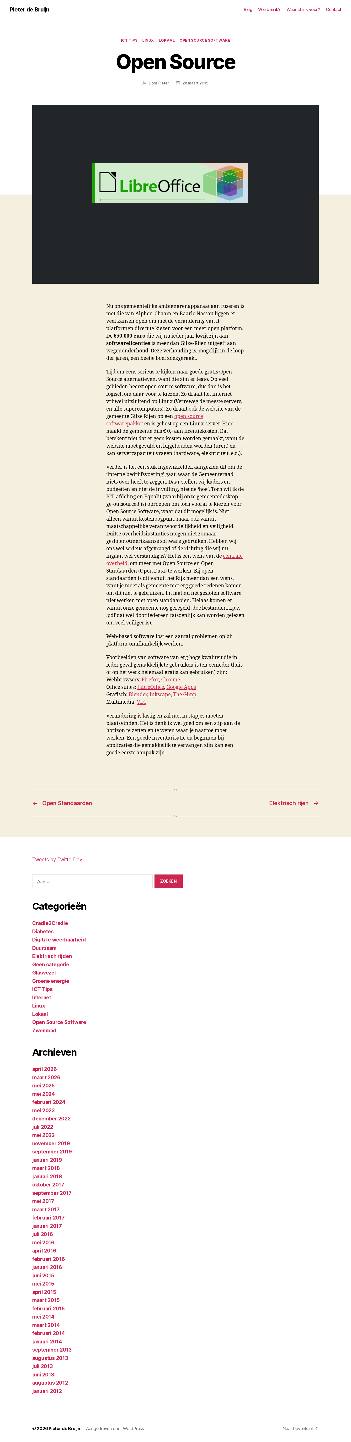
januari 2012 (47, 1391)
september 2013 (52, 1350)
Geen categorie (50, 965)
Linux (148, 40)
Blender (138, 694)
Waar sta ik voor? (303, 9)
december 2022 (51, 1119)
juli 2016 (42, 1234)
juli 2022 (42, 1127)
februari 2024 (48, 1102)
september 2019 (52, 1152)
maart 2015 (45, 1300)
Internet (41, 998)
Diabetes (43, 932)
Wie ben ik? (269, 9)
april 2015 (44, 1292)
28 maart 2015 (195, 83)
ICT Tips (129, 40)
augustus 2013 (50, 1358)
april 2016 (44, 1251)
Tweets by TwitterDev (57, 860)
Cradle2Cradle (50, 923)
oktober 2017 (48, 1185)
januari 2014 (47, 1342)
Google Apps (181, 687)
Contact (333, 9)
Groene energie (50, 981)
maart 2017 (45, 1210)
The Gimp (184, 694)
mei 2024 (43, 1094)
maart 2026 (46, 1077)
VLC (141, 702)
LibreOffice (150, 687)
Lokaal (167, 40)
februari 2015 (48, 1309)
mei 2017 (43, 1201)
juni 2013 (43, 1375)
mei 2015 (43, 1284)
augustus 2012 (50, 1383)
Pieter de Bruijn (29, 9)
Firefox (150, 680)
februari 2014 (48, 1333)
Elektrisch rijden (52, 956)
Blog (248, 9)
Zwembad (44, 1031)
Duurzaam (44, 948)
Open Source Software (205, 40)
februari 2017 (48, 1218)
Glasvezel (44, 973)
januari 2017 (47, 1226)
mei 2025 (43, 1086)
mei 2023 (43, 1111)
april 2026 (44, 1069)
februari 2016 (48, 1259)
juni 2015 (43, 1276)
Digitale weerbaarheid (59, 940)
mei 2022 (43, 1135)
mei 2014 (43, 1317)
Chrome (170, 680)
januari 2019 (47, 1160)
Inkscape (160, 694)
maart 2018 (46, 1168)
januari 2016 (47, 1267)
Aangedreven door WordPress (115, 1428)
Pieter (163, 83)
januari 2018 (47, 1177)
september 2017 (52, 1193)
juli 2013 (42, 1366)
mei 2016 (43, 1243)
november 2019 (51, 1144)
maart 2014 (46, 1325)
